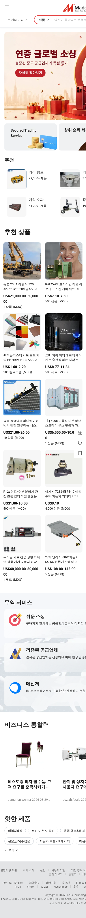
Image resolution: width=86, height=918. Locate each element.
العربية (44, 886)
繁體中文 (51, 882)
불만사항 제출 (8, 870)
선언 (42, 870)
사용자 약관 (58, 870)
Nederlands (60, 886)
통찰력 (73, 874)
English (18, 882)
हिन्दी (75, 886)
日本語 (66, 882)
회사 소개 (28, 870)
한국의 (31, 886)
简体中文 (34, 882)
